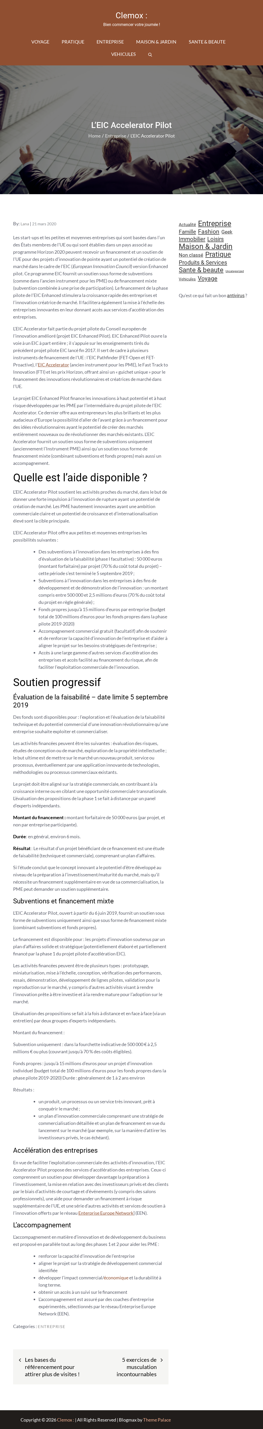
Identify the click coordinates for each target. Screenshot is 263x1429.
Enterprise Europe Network (105, 1213)
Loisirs (215, 239)
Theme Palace (157, 1420)
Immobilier (192, 239)
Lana (25, 223)
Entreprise (110, 42)
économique (116, 1277)
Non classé (191, 255)
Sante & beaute (207, 42)
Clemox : (131, 15)
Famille (187, 231)
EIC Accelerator (53, 364)
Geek (226, 232)
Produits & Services (203, 262)
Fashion (208, 231)
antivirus (236, 295)
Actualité (187, 224)
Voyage (40, 42)
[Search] (150, 54)
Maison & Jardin (156, 42)
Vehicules (123, 54)
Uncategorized (235, 271)
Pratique (73, 42)
